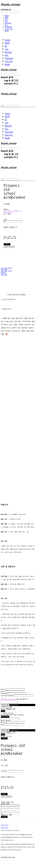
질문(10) (3, 273)
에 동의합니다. (15, 699)
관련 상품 (4, 275)
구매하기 (4, 738)
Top (6, 21)
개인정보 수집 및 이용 (9, 699)
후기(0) (3, 272)
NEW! (7, 17)
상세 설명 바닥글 (6, 271)
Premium (8, 27)
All (6, 19)
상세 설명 (4, 269)
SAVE (3, 711)
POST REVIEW (5, 717)
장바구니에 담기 (6, 796)
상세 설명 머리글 (6, 268)
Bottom (8, 23)
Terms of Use (4, 825)
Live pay (9, 29)
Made (7, 31)
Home (7, 16)
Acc (6, 25)
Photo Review (8, 713)
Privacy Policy (4, 828)
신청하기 (4, 817)
